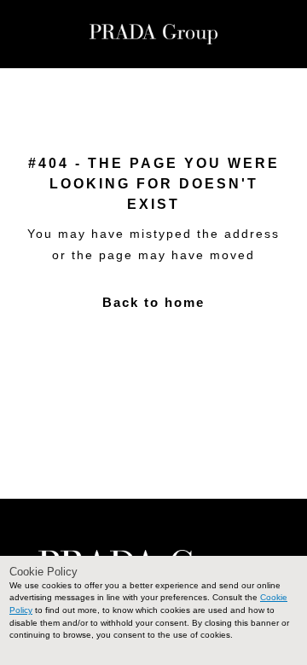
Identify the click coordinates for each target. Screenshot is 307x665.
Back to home (153, 302)
